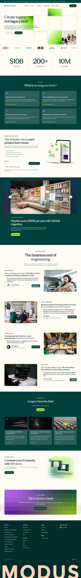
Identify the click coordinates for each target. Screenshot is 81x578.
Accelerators (46, 5)
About (32, 5)
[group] (40, 209)
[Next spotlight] (70, 196)
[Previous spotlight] (10, 196)
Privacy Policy (12, 171)
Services (26, 5)
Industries (39, 5)
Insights (57, 5)
